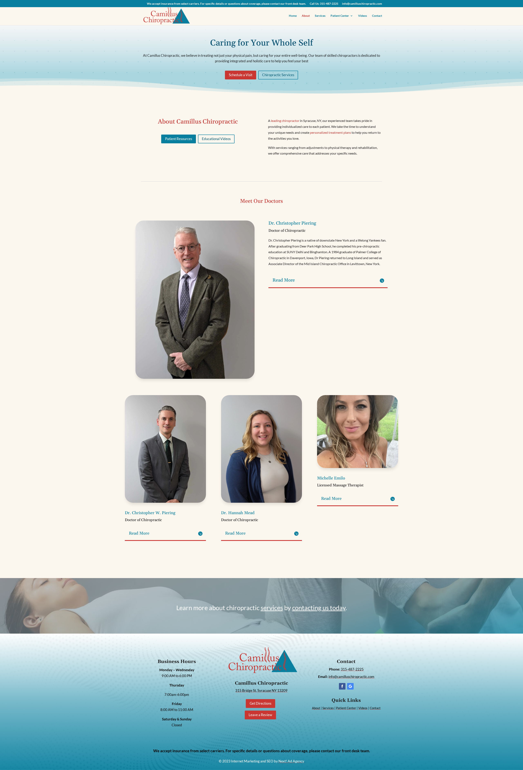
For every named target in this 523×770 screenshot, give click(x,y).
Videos (362, 15)
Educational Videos (216, 139)
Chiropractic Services (278, 75)
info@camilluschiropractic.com (362, 3)
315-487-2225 (352, 669)
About (306, 15)
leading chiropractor (285, 121)
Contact (377, 15)
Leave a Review (260, 715)
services (272, 608)
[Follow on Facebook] (342, 686)
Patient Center (340, 15)
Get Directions (260, 703)
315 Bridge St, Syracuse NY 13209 (261, 690)
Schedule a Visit (240, 75)
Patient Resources (178, 139)
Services (320, 15)
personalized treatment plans (330, 132)
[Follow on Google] (350, 686)
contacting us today (318, 608)
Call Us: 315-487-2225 (324, 3)
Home (293, 15)
